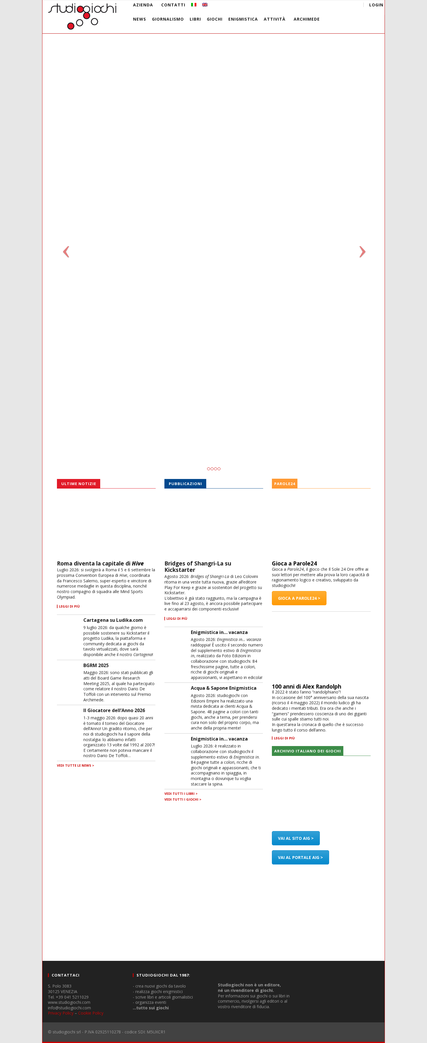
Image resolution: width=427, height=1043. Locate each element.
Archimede (307, 19)
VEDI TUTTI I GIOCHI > (182, 799)
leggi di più (69, 606)
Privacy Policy (60, 1013)
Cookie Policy (90, 1013)
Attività (275, 19)
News (139, 19)
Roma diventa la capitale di (100, 563)
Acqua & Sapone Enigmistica (223, 688)
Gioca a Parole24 (294, 563)
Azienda (143, 5)
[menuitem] (193, 4)
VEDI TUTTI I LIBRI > (181, 793)
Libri (195, 19)
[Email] (340, 5)
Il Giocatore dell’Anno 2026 (114, 710)
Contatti (173, 5)
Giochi (215, 19)
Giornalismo (168, 19)
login (376, 5)
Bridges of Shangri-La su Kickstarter (197, 567)
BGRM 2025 (96, 665)
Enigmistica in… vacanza (219, 632)
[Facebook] (308, 5)
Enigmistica (243, 19)
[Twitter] (329, 5)
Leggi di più (284, 738)
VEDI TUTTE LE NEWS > (75, 765)
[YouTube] (319, 5)
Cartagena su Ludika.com (113, 620)
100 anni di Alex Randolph (306, 686)
